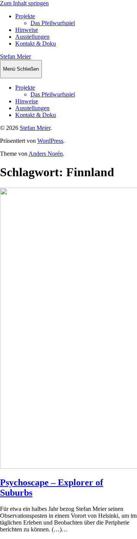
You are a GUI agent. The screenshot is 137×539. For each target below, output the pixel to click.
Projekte (25, 16)
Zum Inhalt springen (24, 3)
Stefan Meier (15, 56)
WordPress (50, 141)
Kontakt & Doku (35, 43)
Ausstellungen (32, 36)
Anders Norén (46, 153)
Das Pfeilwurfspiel (52, 23)
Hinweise (26, 30)
